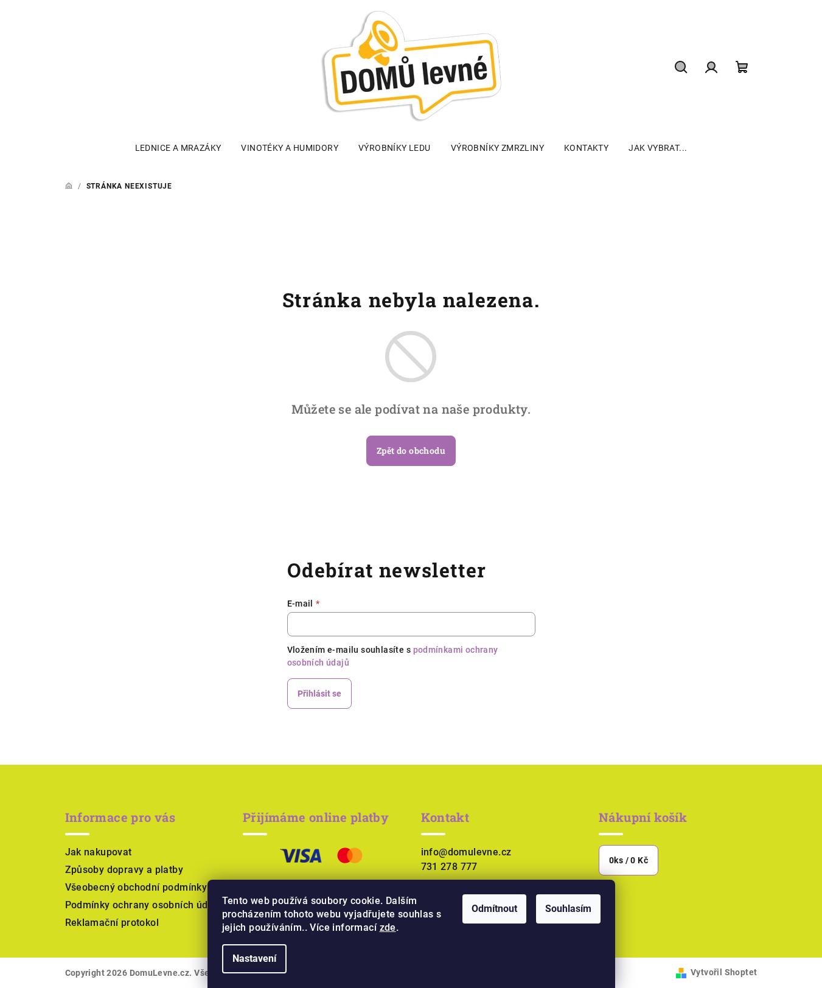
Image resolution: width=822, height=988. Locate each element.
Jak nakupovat (98, 852)
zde (388, 927)
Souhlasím (568, 908)
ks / (628, 860)
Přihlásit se (319, 693)
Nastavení (254, 958)
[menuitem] (178, 148)
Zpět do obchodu (411, 450)
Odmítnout (494, 908)
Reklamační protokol (112, 922)
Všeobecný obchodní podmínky (136, 887)
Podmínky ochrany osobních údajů (143, 905)
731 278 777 (449, 866)
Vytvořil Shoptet (724, 972)
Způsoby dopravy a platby (124, 869)
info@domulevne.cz (466, 852)
